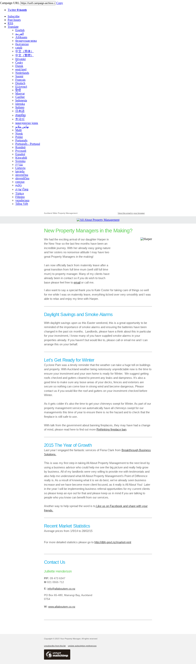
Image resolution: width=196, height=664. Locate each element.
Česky (19, 62)
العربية (19, 33)
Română (20, 147)
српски (19, 181)
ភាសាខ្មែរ (20, 115)
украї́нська (22, 200)
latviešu (19, 171)
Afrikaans (21, 37)
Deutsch (20, 83)
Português (21, 140)
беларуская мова (26, 40)
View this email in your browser (131, 213)
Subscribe (14, 16)
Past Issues (14, 19)
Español (20, 154)
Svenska (20, 161)
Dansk (19, 66)
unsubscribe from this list (55, 646)
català (18, 47)
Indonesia (21, 100)
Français (20, 79)
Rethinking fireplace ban (111, 429)
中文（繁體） (24, 55)
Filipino (20, 196)
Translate (13, 26)
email (77, 282)
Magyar (20, 93)
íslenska (20, 103)
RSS (10, 23)
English (19, 30)
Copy (59, 3)
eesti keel (20, 69)
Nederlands (22, 72)
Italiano (19, 107)
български (22, 44)
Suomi (19, 76)
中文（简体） (24, 51)
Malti (18, 130)
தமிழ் (18, 185)
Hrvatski (20, 59)
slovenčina (21, 174)
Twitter (17, 9)
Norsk (19, 133)
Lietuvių (20, 168)
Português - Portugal (27, 143)
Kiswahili (21, 157)
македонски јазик (26, 123)
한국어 (19, 119)
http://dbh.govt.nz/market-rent (112, 542)
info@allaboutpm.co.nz (61, 588)
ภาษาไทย (21, 189)
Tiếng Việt (21, 203)
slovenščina (22, 178)
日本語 (19, 111)
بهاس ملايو (22, 126)
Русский (20, 150)
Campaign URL (9, 3)
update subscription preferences (82, 646)
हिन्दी (18, 90)
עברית (19, 164)
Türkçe (19, 193)
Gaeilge (20, 97)
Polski (19, 137)
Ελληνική (21, 86)
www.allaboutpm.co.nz (61, 606)
